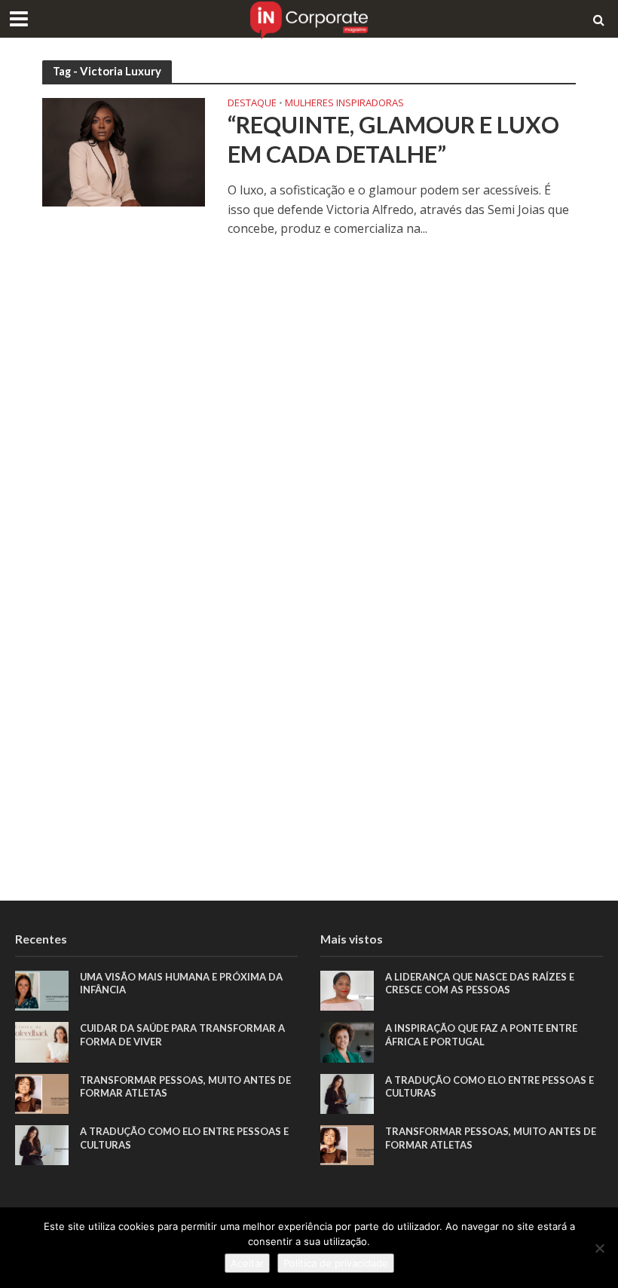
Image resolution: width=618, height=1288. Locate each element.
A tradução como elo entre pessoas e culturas (184, 1138)
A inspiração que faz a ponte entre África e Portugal (481, 1035)
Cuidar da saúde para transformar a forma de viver (182, 1035)
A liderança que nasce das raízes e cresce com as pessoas (479, 983)
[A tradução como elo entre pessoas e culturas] (42, 1144)
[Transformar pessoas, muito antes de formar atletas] (42, 1092)
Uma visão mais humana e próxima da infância (181, 983)
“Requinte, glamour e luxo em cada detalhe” (393, 139)
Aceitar (247, 1263)
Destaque (252, 103)
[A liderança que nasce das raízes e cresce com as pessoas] (347, 989)
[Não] (599, 1248)
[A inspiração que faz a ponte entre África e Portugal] (347, 1041)
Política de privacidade (335, 1263)
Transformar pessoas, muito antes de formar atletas (185, 1087)
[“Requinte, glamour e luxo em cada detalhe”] (123, 151)
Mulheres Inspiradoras (344, 103)
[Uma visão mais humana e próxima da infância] (42, 989)
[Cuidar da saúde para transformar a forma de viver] (42, 1041)
